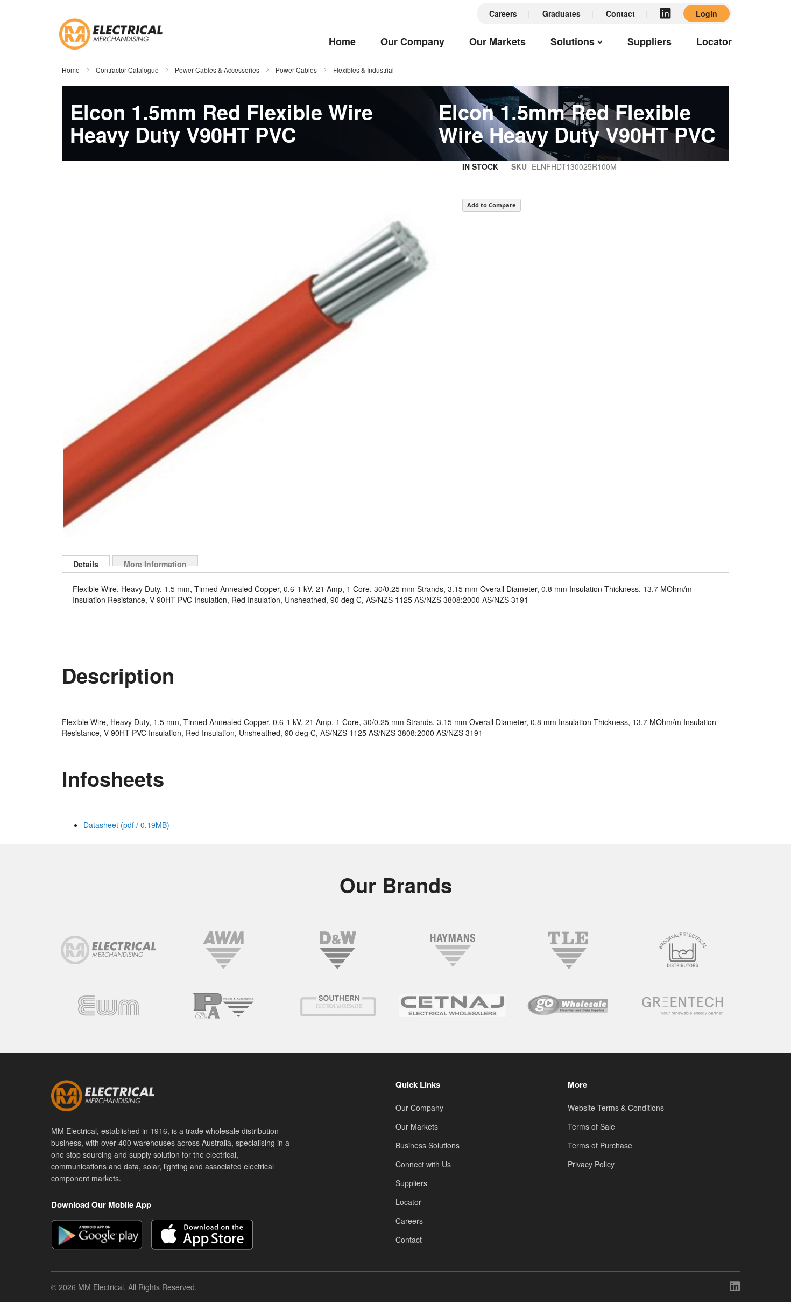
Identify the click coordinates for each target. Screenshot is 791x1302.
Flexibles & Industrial (363, 69)
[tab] (86, 560)
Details (85, 562)
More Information (155, 562)
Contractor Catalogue (127, 69)
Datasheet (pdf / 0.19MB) (126, 824)
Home (71, 69)
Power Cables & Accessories (217, 69)
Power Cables (296, 69)
